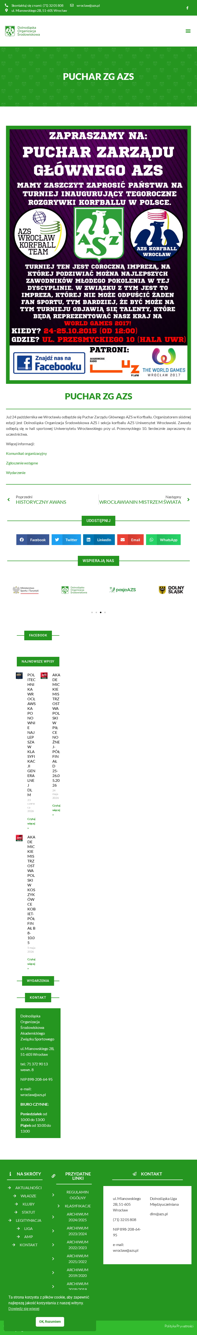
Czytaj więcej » (31, 823)
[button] (188, 31)
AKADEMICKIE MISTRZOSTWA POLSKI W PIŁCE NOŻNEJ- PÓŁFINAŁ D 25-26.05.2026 (56, 729)
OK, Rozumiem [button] (50, 1322)
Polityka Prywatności (179, 1326)
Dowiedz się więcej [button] (23, 1308)
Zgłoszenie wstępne (22, 463)
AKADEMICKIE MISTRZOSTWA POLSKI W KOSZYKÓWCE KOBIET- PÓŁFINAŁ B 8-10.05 (31, 890)
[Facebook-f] (187, 7)
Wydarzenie (15, 472)
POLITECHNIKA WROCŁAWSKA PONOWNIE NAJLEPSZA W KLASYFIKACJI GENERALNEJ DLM (31, 734)
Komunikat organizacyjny (26, 453)
